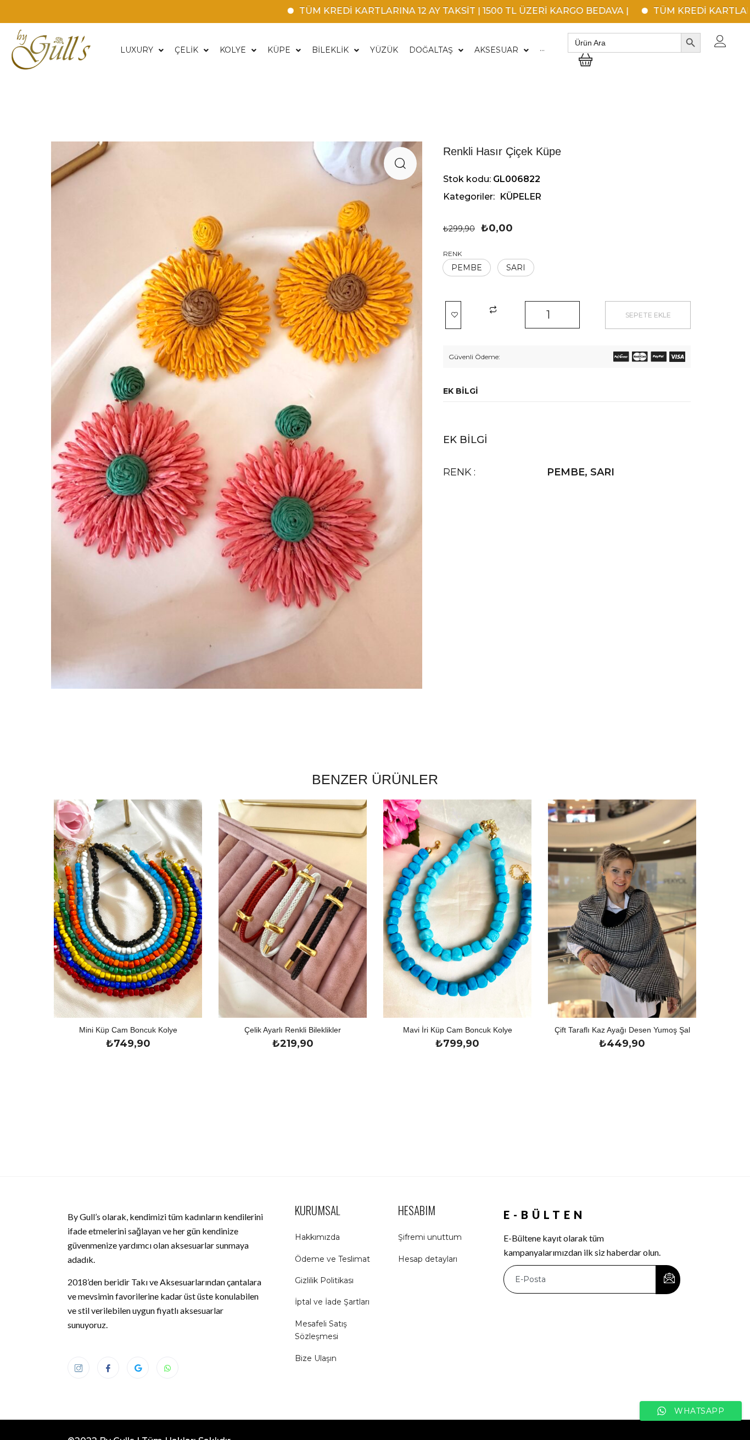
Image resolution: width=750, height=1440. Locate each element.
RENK (452, 254)
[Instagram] (78, 1368)
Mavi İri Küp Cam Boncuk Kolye (457, 1029)
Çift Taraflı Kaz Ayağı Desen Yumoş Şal (622, 1029)
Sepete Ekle (648, 315)
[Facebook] (108, 1368)
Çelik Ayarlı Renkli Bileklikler (292, 1029)
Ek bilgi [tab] (460, 391)
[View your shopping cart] (585, 68)
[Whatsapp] (167, 1368)
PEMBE (566, 472)
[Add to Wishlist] (453, 315)
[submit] (668, 1279)
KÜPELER (520, 196)
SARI (602, 472)
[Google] (138, 1368)
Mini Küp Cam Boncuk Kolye (128, 1029)
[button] (400, 163)
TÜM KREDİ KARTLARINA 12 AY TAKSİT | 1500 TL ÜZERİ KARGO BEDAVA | (421, 10)
